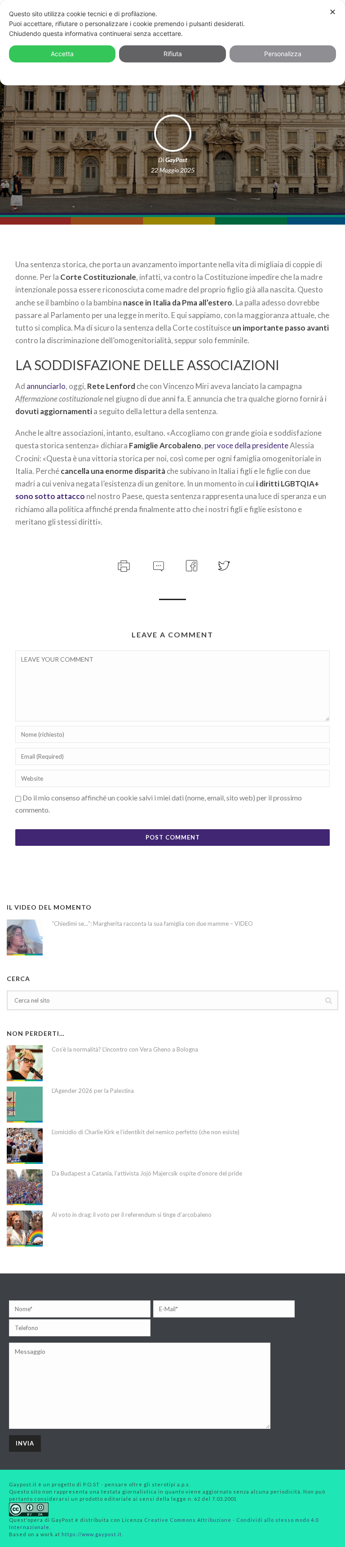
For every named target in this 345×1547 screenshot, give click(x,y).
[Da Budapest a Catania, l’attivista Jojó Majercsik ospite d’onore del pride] (25, 1187)
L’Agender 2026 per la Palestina (93, 1090)
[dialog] (172, 42)
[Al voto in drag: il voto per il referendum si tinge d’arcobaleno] (25, 1228)
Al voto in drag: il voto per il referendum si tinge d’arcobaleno (132, 1214)
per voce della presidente (246, 445)
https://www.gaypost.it (92, 1534)
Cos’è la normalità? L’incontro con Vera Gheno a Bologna (125, 1049)
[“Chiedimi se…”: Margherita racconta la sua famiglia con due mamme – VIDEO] (25, 937)
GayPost (176, 160)
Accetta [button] (62, 53)
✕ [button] (332, 12)
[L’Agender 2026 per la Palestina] (25, 1105)
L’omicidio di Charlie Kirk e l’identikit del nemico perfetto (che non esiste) (145, 1132)
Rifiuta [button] (173, 53)
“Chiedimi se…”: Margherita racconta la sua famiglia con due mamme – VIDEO (152, 923)
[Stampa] (123, 564)
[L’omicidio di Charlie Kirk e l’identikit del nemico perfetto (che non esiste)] (25, 1146)
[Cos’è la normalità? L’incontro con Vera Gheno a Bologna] (25, 1063)
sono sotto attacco (50, 496)
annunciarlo (46, 386)
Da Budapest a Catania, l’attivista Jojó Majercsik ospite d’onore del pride (147, 1173)
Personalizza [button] (282, 53)
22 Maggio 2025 (173, 170)
